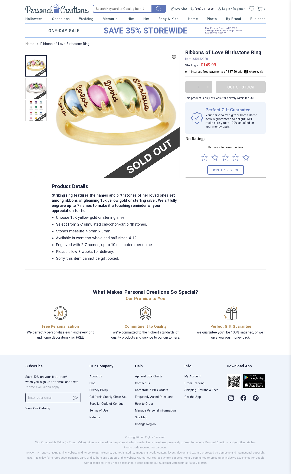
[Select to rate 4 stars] (235, 157)
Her (146, 19)
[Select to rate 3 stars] (225, 157)
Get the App (192, 397)
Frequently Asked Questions (154, 397)
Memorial (110, 19)
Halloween (34, 19)
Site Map (141, 417)
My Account (192, 376)
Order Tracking (194, 383)
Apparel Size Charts (148, 376)
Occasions (61, 19)
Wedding (86, 19)
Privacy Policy (98, 390)
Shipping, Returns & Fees (201, 390)
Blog (92, 383)
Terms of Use (98, 410)
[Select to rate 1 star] (204, 157)
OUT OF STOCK (240, 87)
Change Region (145, 424)
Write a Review (225, 170)
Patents (94, 417)
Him (131, 19)
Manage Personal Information (155, 410)
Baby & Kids (168, 19)
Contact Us (142, 383)
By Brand (233, 19)
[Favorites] (251, 8)
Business (258, 19)
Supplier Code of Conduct (106, 403)
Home (193, 19)
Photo (212, 19)
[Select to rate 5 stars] (246, 157)
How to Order (144, 403)
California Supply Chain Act (108, 397)
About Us (95, 376)
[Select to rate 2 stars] (215, 157)
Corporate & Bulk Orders (151, 390)
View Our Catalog (37, 408)
